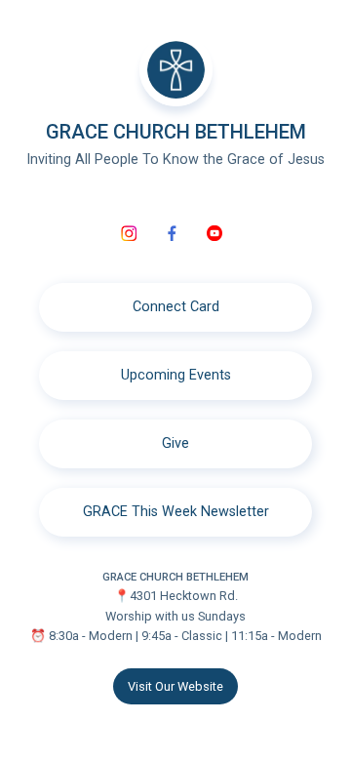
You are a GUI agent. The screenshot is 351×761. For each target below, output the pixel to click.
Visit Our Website (175, 686)
